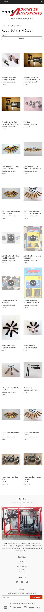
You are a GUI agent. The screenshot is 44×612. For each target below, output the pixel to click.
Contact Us (22, 564)
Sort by (4, 35)
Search (22, 561)
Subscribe (36, 597)
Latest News (22, 499)
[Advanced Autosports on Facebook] (22, 582)
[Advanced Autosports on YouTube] (27, 582)
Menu (6, 2)
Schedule (22, 572)
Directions (22, 569)
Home (3, 26)
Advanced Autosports (28, 603)
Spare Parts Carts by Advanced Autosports (22, 503)
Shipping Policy (22, 566)
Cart (40, 2)
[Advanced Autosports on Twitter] (17, 582)
